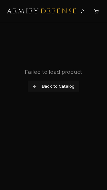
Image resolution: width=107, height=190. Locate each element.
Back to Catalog (58, 86)
